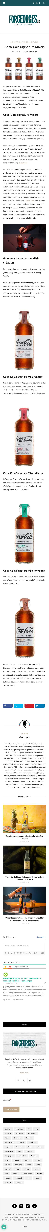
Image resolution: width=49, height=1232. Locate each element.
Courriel (7, 1100)
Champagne (9, 1142)
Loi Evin (16, 1160)
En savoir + (24, 1073)
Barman (8, 1133)
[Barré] (14, 953)
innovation (22, 1156)
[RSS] (34, 1206)
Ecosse (40, 1147)
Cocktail (21, 1142)
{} (33, 953)
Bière (7, 1138)
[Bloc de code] (26, 953)
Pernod (7, 1169)
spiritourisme (27, 1174)
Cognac (7, 1147)
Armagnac (19, 1129)
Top (25, 1227)
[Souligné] (11, 953)
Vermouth (19, 1178)
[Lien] (29, 953)
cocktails (33, 1142)
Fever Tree (30, 200)
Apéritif (7, 1129)
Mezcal (37, 1160)
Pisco (17, 1169)
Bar (37, 1129)
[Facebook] (14, 1206)
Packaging (18, 1165)
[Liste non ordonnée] (20, 953)
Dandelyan (23, 163)
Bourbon (17, 1138)
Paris (29, 1165)
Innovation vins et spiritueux (25, 42)
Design (30, 1147)
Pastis (38, 1165)
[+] (35, 953)
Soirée (15, 1174)
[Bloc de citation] (23, 953)
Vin (29, 1178)
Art (29, 1129)
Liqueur (33, 1156)
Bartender (19, 1133)
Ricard (36, 1169)
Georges (24, 737)
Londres (27, 1160)
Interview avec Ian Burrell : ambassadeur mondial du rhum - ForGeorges (22, 979)
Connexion (41, 937)
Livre (7, 1160)
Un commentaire (30, 52)
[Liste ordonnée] (17, 953)
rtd (6, 1174)
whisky (18, 1182)
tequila (39, 1174)
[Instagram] (21, 1206)
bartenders (32, 1133)
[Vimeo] (28, 1206)
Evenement (9, 1151)
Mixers (7, 1165)
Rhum (27, 1169)
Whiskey (8, 1182)
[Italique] (8, 953)
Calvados (29, 1138)
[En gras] (5, 953)
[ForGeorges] (24, 19)
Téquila (7, 1178)
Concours (19, 1147)
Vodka (37, 1178)
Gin (19, 1151)
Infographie (9, 1156)
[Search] (44, 3)
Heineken (29, 1151)
